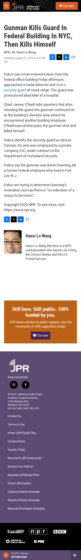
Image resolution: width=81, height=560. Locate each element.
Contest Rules (16, 441)
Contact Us (14, 416)
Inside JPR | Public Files (22, 433)
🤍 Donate (40, 335)
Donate (68, 6)
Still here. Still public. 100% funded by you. (40, 312)
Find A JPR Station (19, 483)
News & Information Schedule (26, 508)
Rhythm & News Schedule (24, 500)
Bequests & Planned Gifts (23, 475)
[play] (6, 555)
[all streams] (76, 555)
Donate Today (16, 449)
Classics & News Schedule (24, 491)
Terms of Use (16, 424)
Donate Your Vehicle (20, 466)
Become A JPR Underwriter (25, 458)
